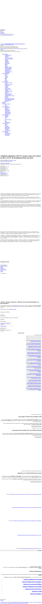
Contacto (31, 602)
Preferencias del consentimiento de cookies (21, 603)
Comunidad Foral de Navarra (9, 95)
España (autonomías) (8, 100)
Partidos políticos (7, 122)
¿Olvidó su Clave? (3, 326)
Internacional (7, 101)
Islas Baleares (7, 85)
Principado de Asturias (8, 84)
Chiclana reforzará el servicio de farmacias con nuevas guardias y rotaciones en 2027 (34, 353)
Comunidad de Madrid (8, 93)
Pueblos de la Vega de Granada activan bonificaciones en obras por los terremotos (34, 386)
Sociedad (4, 123)
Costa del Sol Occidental (9, 58)
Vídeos (17, 48)
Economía (4, 102)
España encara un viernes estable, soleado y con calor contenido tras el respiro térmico (33, 374)
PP (5, 120)
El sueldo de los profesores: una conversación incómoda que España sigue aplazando (34, 349)
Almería (6, 74)
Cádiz (6, 75)
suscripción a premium (12, 309)
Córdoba (6, 76)
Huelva (6, 78)
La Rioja (6, 97)
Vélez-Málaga (7, 72)
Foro (3, 44)
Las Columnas (7, 134)
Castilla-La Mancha (8, 89)
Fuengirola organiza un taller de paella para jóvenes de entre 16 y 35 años (34, 378)
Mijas (6, 65)
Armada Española (8, 112)
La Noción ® (2, 602)
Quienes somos (19, 602)
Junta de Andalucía (3, 269)
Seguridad (4, 106)
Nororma (6, 66)
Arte (5, 104)
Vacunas (1, 270)
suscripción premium (15, 305)
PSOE (6, 121)
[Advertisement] (21, 7)
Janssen (1, 271)
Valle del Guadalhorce (8, 71)
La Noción (2, 43)
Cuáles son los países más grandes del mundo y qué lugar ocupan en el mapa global (34, 360)
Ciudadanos (7, 115)
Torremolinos (7, 70)
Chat (1, 44)
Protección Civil (7, 107)
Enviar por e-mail (3, 172)
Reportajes (6, 132)
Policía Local (7, 109)
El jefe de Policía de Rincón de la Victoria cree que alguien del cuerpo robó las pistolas (34, 383)
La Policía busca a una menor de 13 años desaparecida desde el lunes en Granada (34, 346)
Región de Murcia (8, 94)
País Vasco (6, 96)
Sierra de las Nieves (8, 69)
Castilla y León (7, 88)
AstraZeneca (2, 268)
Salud (6, 125)
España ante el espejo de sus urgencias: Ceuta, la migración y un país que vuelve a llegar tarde (34, 367)
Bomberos (6, 108)
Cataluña (6, 90)
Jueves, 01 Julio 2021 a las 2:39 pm (6, 161)
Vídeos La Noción (3, 48)
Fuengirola (6, 60)
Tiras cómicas (7, 135)
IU (5, 118)
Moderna (1, 266)
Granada (6, 77)
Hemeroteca (25, 48)
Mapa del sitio (14, 602)
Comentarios (7, 163)
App (5, 44)
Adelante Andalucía (8, 119)
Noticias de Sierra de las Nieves (33, 589)
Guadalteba (7, 61)
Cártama (6, 56)
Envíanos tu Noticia (26, 602)
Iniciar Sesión (2, 33)
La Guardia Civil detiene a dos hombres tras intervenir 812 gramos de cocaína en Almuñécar (34, 356)
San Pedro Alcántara (10, 48)
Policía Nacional (7, 110)
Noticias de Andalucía (36, 593)
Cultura (6, 105)
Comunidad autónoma (4, 265)
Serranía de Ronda (8, 68)
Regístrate (2, 32)
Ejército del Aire (7, 113)
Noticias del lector (8, 133)
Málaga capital (7, 63)
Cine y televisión (7, 130)
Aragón (6, 83)
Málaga (3, 54)
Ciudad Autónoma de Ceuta (9, 98)
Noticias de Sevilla (37, 591)
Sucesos (6, 124)
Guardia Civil (7, 111)
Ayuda (10, 602)
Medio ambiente (7, 127)
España (3, 81)
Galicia (6, 92)
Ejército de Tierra (7, 114)
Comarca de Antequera (8, 57)
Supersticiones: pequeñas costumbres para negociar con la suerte (34, 380)
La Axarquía (7, 62)
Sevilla (6, 80)
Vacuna (1, 267)
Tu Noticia (21, 48)
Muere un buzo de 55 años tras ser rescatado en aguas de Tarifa (36, 341)
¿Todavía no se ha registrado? (5, 323)
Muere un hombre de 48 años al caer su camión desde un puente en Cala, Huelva (34, 363)
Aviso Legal (35, 602)
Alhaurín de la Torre (8, 55)
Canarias (6, 86)
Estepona (6, 59)
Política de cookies (11, 603)
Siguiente (1, 600)
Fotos (15, 48)
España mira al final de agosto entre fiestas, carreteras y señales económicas (33, 344)
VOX (6, 117)
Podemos (6, 116)
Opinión (3, 131)
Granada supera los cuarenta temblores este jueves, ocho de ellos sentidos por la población (34, 370)
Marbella (6, 64)
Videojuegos (7, 128)
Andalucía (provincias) (8, 82)
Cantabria (6, 87)
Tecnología (7, 129)
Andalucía (4, 73)
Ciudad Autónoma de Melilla (9, 99)
